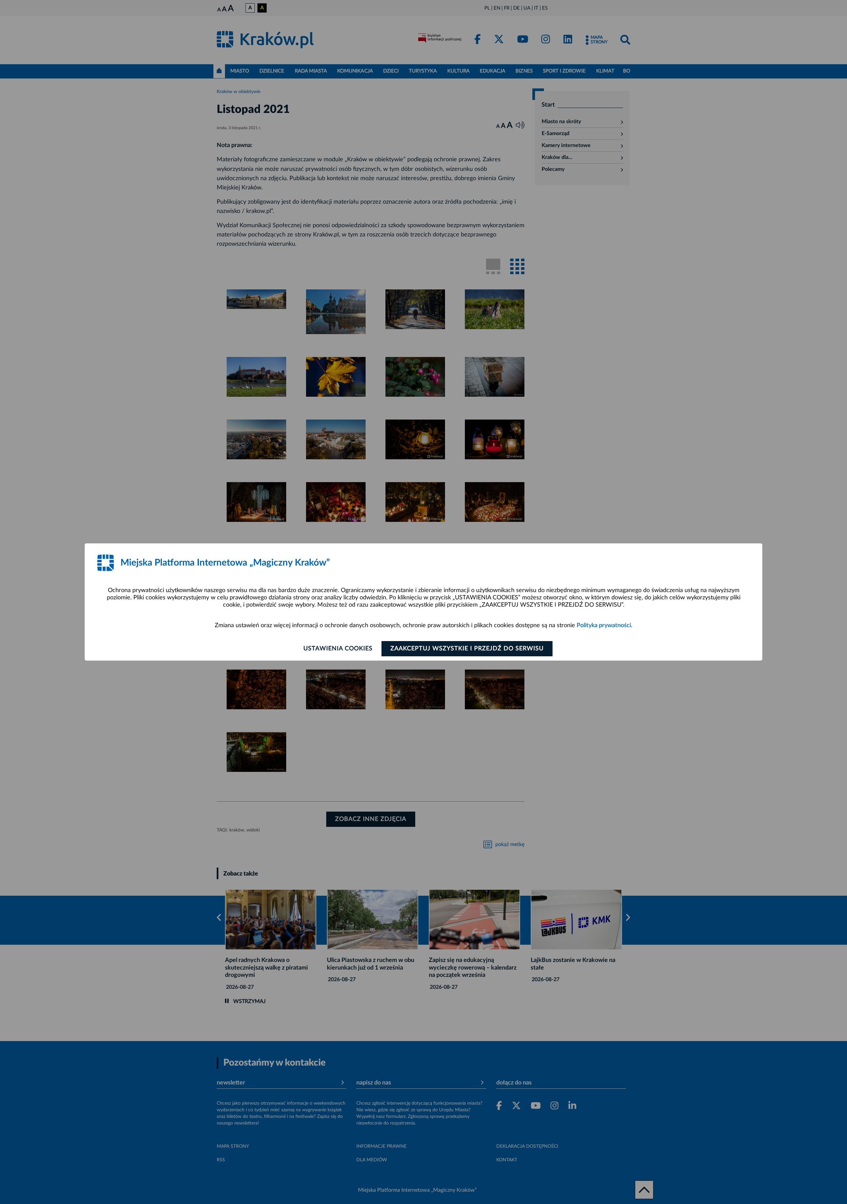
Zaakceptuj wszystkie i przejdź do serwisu (467, 649)
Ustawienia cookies (338, 649)
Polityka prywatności (604, 625)
